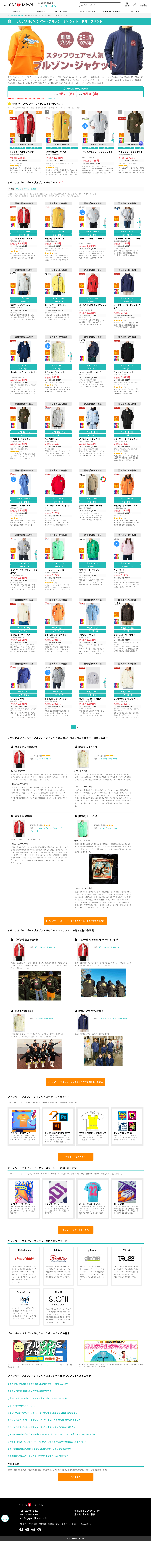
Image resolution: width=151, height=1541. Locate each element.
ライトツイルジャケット (127, 365)
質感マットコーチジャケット (92, 497)
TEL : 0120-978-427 (28, 1510)
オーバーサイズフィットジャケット (24, 365)
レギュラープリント (58, 1198)
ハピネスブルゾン (58, 431)
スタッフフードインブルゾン (92, 365)
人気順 (11, 189)
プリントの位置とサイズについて (92, 1126)
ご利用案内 (75, 1476)
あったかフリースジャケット (58, 298)
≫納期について (52, 99)
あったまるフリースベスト (24, 626)
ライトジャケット (127, 561)
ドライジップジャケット (58, 365)
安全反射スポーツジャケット (127, 497)
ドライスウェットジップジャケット (98, 143)
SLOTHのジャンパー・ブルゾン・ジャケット (58, 1307)
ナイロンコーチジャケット (24, 431)
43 (60, 182)
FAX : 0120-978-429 (28, 1514)
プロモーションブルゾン (24, 298)
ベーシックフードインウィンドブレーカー (58, 497)
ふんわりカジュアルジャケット (127, 690)
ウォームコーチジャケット (127, 626)
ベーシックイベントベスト (58, 561)
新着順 (33, 189)
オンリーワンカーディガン (92, 690)
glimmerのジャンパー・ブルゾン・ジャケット (92, 1266)
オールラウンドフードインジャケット (127, 298)
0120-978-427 (47, 6)
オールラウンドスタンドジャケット (92, 298)
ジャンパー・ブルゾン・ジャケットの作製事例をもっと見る (75, 1081)
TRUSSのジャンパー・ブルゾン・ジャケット (126, 1266)
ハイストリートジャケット (92, 431)
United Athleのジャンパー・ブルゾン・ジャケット (24, 1266)
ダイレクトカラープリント (24, 1198)
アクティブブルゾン (92, 626)
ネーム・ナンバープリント (92, 1198)
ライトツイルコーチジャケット (127, 431)
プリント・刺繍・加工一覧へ (75, 1230)
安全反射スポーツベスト (62, 143)
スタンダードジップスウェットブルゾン (24, 561)
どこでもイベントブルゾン (26, 143)
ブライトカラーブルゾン (92, 561)
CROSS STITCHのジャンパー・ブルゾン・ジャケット (24, 1307)
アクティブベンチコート (24, 497)
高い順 (26, 189)
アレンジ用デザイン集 (127, 1126)
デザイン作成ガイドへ (75, 1156)
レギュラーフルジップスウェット (127, 231)
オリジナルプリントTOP (15, 15)
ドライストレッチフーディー (58, 690)
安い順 (18, 189)
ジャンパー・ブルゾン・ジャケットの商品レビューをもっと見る (75, 920)
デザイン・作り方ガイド (24, 1126)
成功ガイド (135, 11)
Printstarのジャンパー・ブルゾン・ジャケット (58, 1266)
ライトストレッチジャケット (58, 626)
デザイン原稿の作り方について (58, 1126)
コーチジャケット (24, 690)
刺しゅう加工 (127, 1198)
